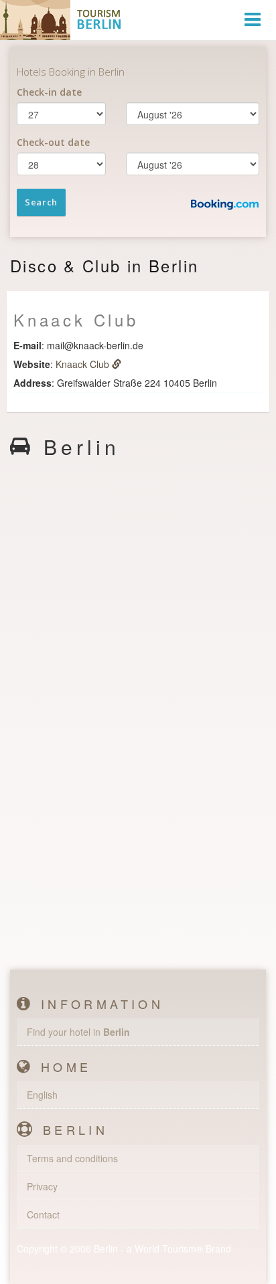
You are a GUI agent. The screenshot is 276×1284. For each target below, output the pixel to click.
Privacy (42, 1186)
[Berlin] (63, 20)
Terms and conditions (72, 1158)
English (42, 1094)
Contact (43, 1214)
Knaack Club (84, 364)
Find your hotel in (78, 1031)
